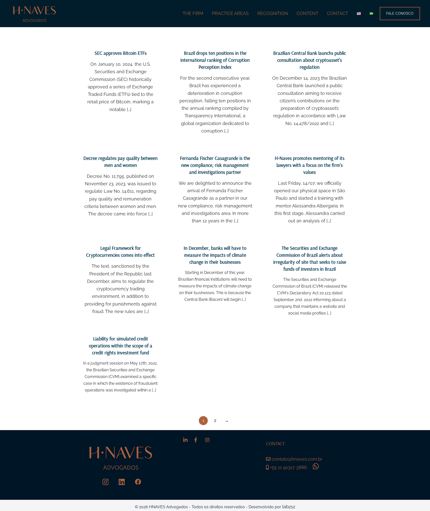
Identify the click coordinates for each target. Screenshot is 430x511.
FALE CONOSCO (400, 13)
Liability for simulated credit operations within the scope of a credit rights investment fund (120, 345)
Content (307, 13)
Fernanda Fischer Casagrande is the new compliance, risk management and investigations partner (215, 165)
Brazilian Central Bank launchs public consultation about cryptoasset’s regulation (309, 60)
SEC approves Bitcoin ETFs (121, 53)
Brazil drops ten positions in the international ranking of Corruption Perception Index (215, 60)
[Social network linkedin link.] (122, 481)
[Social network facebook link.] (138, 481)
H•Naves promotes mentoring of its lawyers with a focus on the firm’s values (309, 165)
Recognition (272, 13)
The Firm (193, 13)
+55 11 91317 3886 (288, 467)
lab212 (288, 506)
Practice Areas (230, 13)
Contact (337, 13)
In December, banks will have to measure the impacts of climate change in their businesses (215, 255)
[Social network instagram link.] (106, 481)
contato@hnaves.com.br (297, 459)
